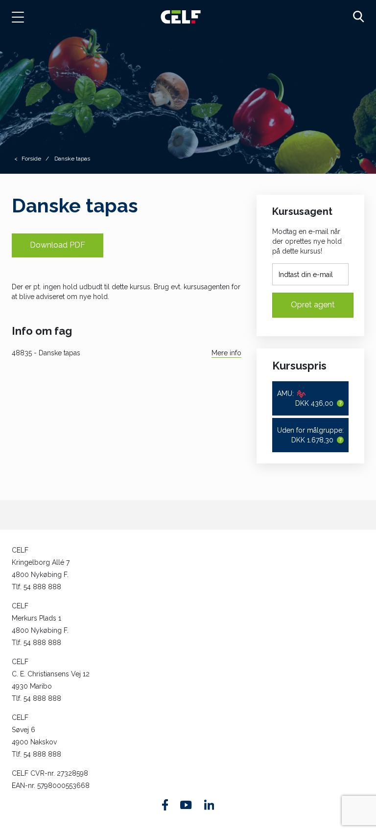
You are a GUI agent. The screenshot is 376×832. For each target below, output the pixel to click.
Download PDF (57, 245)
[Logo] (181, 16)
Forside (31, 158)
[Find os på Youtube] (185, 805)
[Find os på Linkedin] (209, 804)
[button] (23, 17)
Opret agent (313, 304)
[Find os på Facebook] (165, 804)
